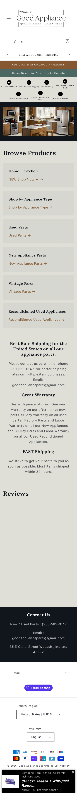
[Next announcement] (70, 55)
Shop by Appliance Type (28, 207)
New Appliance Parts (26, 263)
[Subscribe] (65, 673)
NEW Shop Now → (24, 179)
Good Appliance (28, 765)
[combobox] (35, 42)
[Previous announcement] (7, 55)
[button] (8, 18)
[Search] (55, 42)
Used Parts (18, 235)
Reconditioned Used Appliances (34, 319)
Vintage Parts (20, 291)
